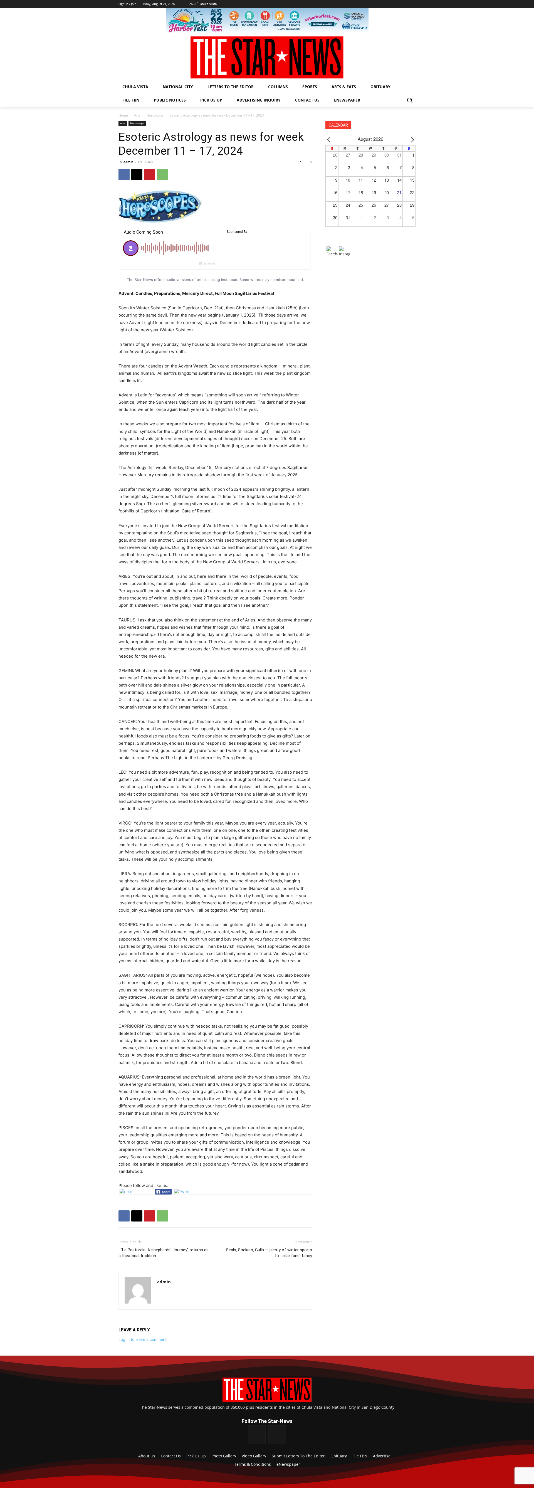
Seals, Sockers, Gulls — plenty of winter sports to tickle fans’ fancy (269, 1252)
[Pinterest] (149, 174)
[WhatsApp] (162, 174)
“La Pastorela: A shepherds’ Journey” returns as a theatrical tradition (163, 1252)
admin (128, 162)
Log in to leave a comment (142, 1339)
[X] (136, 174)
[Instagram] (277, 1434)
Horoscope (155, 115)
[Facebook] (124, 174)
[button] (410, 100)
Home (123, 115)
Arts (137, 115)
